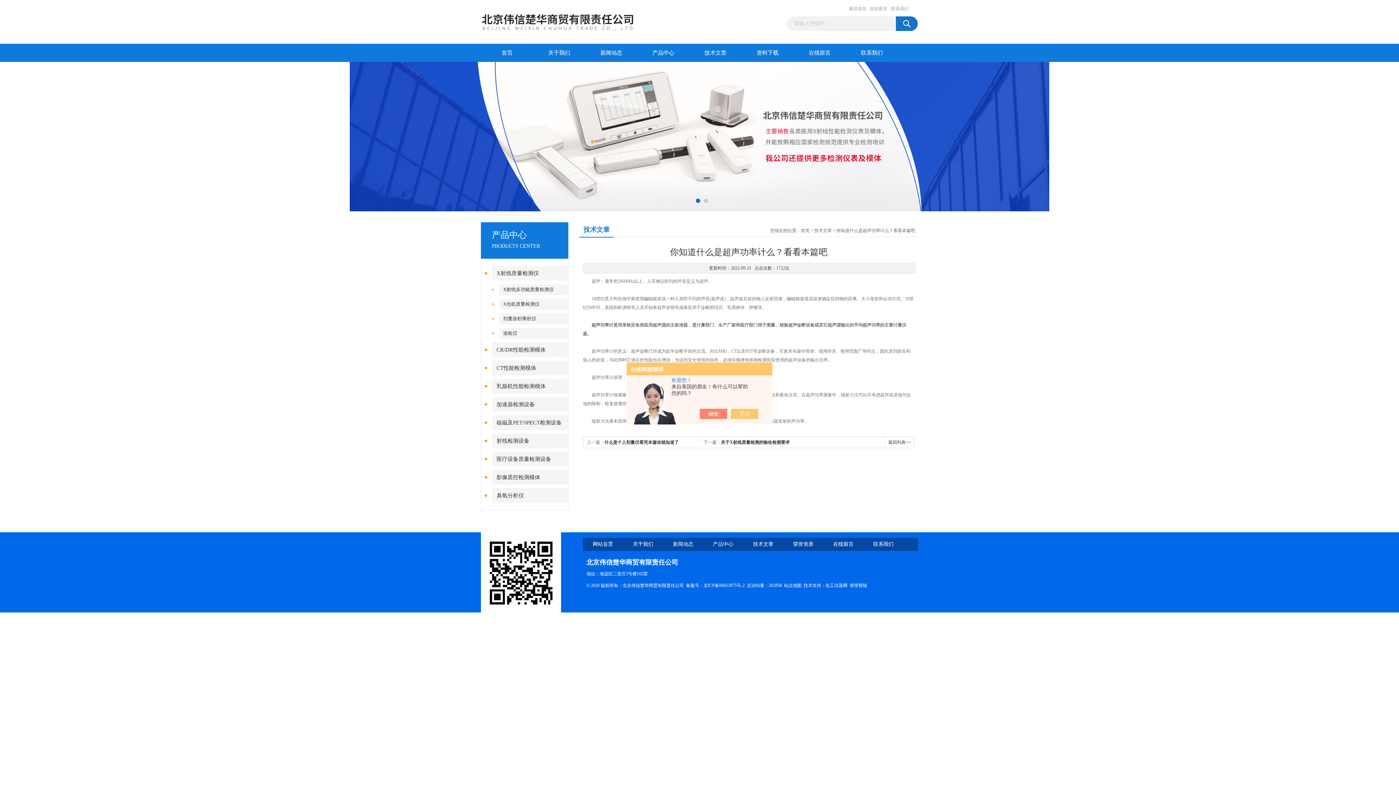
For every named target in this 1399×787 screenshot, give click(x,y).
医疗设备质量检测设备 (524, 459)
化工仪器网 (836, 585)
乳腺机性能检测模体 (521, 386)
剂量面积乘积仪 (519, 318)
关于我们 (559, 53)
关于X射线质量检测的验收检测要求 (755, 442)
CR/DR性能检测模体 (521, 350)
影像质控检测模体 (518, 477)
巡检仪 (510, 333)
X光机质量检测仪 (521, 304)
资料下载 (768, 53)
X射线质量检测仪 (518, 273)
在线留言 (878, 8)
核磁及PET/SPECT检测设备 (529, 423)
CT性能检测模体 (516, 368)
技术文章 (715, 53)
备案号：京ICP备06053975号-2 (715, 585)
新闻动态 (611, 53)
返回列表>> (899, 442)
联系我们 (900, 8)
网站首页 (603, 544)
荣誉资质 (803, 544)
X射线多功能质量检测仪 (528, 289)
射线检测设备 (513, 441)
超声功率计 (603, 325)
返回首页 (857, 8)
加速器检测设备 (516, 404)
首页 (507, 53)
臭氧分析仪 (510, 495)
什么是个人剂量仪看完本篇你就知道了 (641, 442)
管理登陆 (858, 585)
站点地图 (793, 585)
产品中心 (663, 53)
